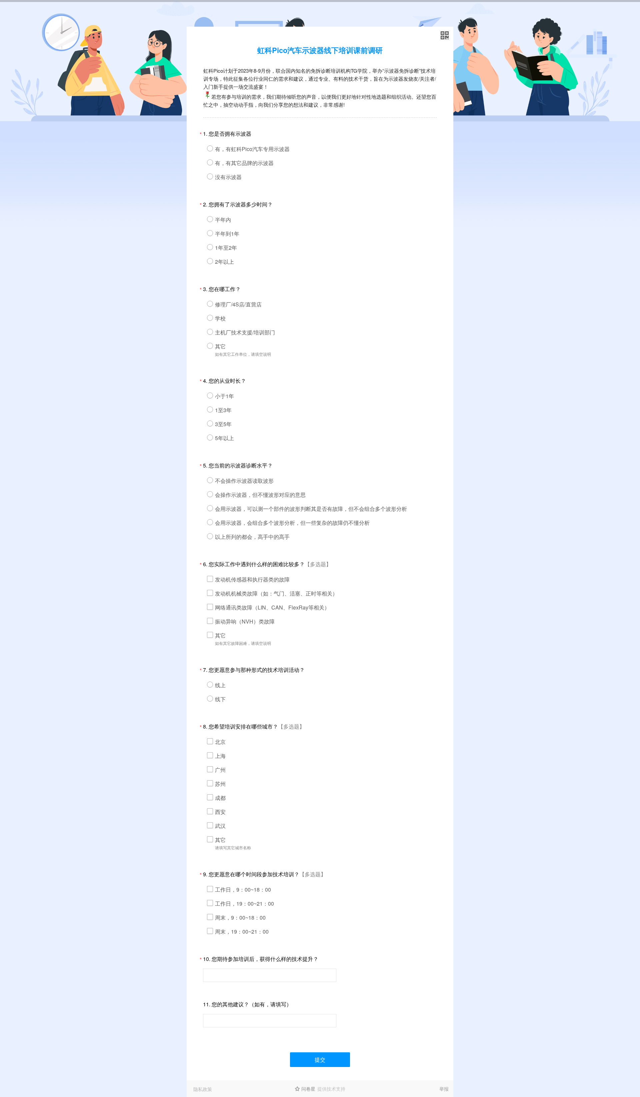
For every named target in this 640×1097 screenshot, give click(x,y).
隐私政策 (202, 1089)
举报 (444, 1088)
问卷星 (308, 1088)
